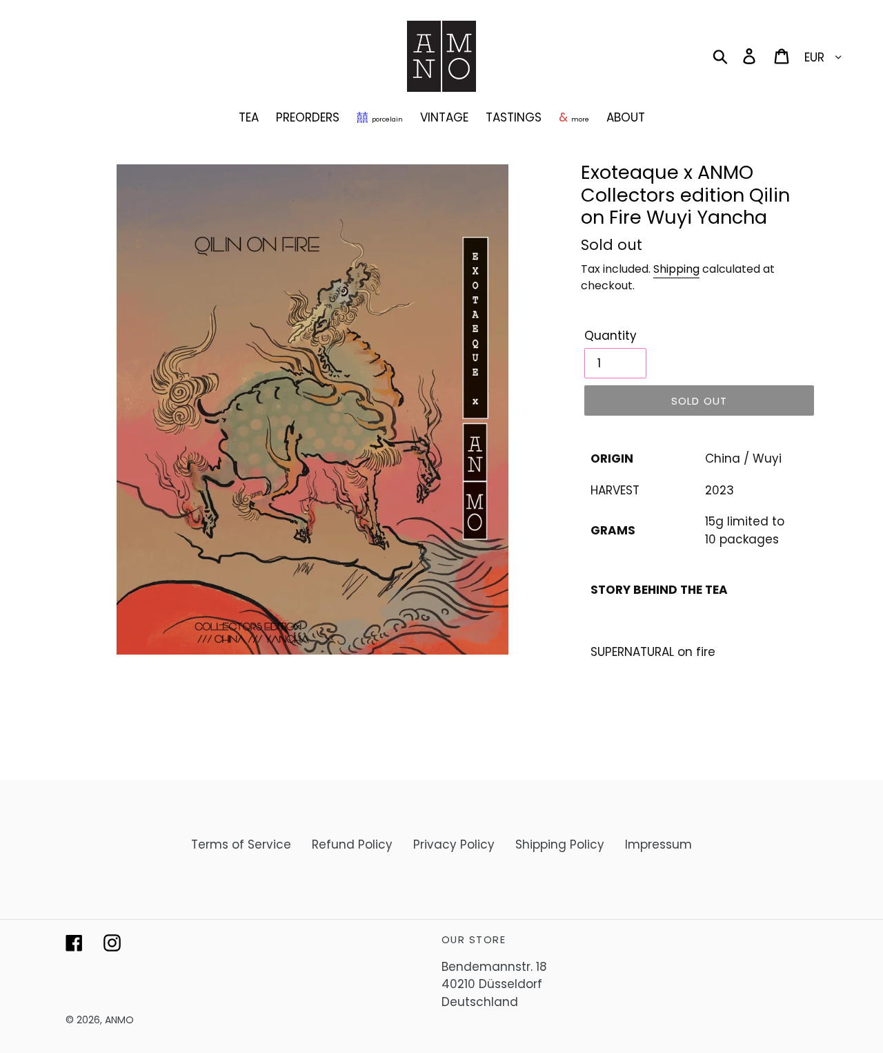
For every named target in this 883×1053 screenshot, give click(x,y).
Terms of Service (241, 844)
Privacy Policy (454, 844)
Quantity (610, 335)
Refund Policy (352, 844)
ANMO (119, 1020)
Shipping (676, 269)
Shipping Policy (559, 844)
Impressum (658, 844)
